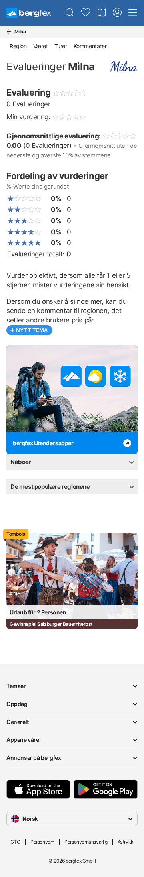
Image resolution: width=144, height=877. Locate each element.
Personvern (42, 842)
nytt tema (32, 330)
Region (18, 46)
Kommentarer (90, 46)
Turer (60, 46)
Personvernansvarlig (85, 842)
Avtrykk (126, 842)
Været (40, 46)
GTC (15, 842)
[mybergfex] (117, 13)
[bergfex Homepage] (28, 13)
